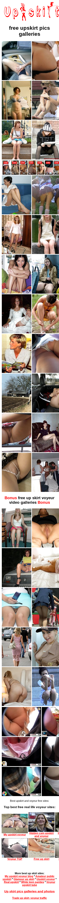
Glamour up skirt (24, 879)
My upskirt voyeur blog (19, 876)
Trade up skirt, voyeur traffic (29, 898)
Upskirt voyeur (46, 879)
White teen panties (32, 882)
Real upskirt (11, 882)
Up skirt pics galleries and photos (29, 891)
